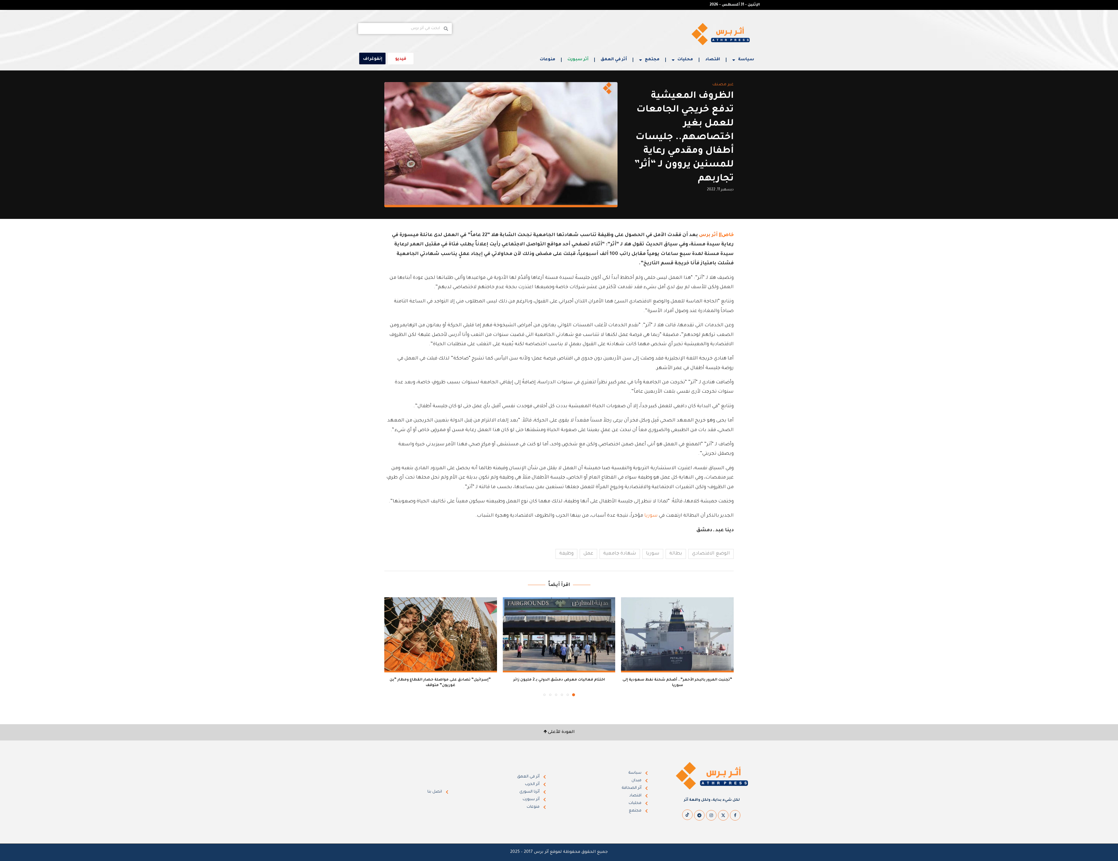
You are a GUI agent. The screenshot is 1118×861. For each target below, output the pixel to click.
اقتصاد (712, 59)
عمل (588, 553)
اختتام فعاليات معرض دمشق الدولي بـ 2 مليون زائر (559, 680)
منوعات (547, 59)
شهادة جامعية (619, 553)
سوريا (651, 515)
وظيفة (566, 553)
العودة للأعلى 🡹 (559, 732)
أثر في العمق (614, 59)
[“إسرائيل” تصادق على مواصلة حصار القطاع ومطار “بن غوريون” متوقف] (440, 634)
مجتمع (652, 59)
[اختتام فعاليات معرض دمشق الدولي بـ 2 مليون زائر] (559, 634)
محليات (685, 59)
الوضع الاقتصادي (711, 553)
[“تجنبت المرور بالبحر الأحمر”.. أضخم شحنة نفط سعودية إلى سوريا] (677, 634)
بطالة (675, 553)
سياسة (746, 59)
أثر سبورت (577, 59)
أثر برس (708, 235)
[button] (392, 646)
